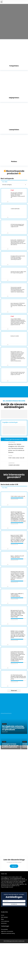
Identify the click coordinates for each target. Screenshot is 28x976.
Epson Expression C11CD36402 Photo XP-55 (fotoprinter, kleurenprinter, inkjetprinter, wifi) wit (18, 305)
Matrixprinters (11, 442)
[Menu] (1, 2)
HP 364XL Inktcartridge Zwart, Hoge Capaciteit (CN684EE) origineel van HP (17, 225)
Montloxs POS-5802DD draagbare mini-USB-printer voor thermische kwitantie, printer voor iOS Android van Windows (16, 448)
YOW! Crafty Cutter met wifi (16, 458)
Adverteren (4, 923)
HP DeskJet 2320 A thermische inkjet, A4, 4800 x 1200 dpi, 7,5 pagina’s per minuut (18, 373)
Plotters (10, 455)
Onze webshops (5, 921)
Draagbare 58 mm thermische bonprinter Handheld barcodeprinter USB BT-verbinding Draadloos (18, 257)
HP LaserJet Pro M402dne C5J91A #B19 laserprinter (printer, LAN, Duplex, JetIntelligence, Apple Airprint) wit (18, 195)
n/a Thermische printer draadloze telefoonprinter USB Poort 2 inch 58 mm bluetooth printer (18, 677)
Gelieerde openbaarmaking (8, 933)
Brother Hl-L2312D (15, 336)
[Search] (25, 2)
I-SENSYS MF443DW (13, 465)
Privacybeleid (4, 929)
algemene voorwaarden (7, 931)
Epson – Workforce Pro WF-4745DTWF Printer (17, 556)
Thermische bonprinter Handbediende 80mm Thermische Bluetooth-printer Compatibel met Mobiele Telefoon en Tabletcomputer (17, 290)
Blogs (2, 919)
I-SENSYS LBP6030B (15, 208)
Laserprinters (11, 463)
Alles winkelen (4, 917)
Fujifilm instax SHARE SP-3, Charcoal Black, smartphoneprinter (17, 595)
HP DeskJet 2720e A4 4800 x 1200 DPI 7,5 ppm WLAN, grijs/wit (18, 272)
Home (2, 915)
